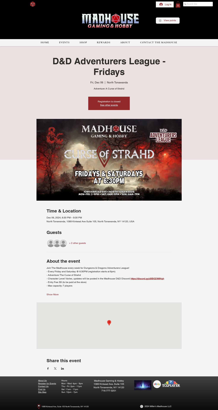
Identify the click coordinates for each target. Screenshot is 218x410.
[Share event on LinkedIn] (62, 368)
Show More (53, 294)
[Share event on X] (55, 368)
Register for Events (47, 383)
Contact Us (43, 386)
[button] (177, 4)
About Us (42, 380)
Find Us (41, 389)
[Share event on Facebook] (48, 368)
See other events (109, 105)
